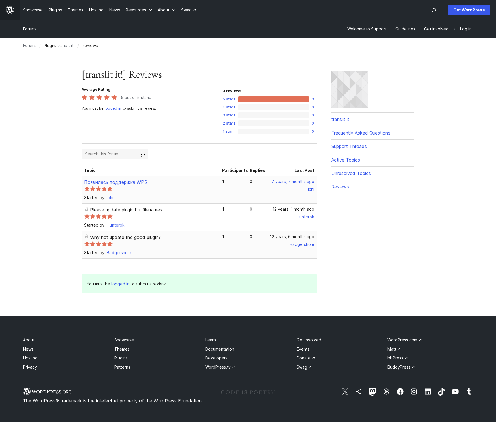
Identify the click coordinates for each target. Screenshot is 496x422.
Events (303, 349)
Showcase (124, 339)
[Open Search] (434, 10)
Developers (216, 357)
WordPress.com (405, 339)
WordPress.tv (220, 367)
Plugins (121, 357)
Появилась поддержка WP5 (115, 182)
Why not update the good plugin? (125, 237)
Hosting (30, 357)
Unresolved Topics (351, 173)
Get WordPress (469, 9)
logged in (113, 108)
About (28, 339)
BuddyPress (401, 367)
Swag (304, 367)
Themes (122, 349)
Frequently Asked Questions (360, 133)
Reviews (340, 187)
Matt (394, 349)
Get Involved (309, 339)
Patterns (122, 367)
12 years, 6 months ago (292, 236)
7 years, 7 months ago (293, 181)
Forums (29, 28)
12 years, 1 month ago (293, 209)
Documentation (219, 349)
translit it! (66, 45)
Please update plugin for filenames (126, 210)
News (28, 349)
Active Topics (345, 160)
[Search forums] (142, 154)
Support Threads (349, 146)
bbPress (398, 357)
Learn (210, 339)
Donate (306, 357)
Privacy (30, 367)
